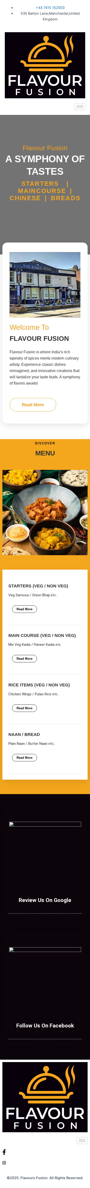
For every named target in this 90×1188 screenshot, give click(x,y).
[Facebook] (45, 1152)
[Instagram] (45, 1162)
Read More (33, 404)
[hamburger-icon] (79, 106)
